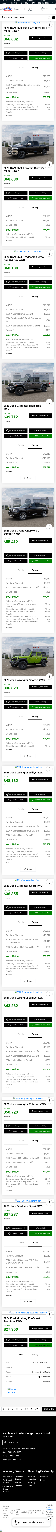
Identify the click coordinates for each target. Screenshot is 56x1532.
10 (26, 1409)
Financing (34, 1471)
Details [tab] (21, 67)
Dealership (47, 1471)
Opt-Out (43, 1512)
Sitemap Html (31, 1512)
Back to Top (48, 1409)
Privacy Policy (12, 1512)
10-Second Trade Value (42, 58)
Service (19, 1471)
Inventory (8, 1471)
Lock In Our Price (17, 58)
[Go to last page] (37, 1409)
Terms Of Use (18, 1512)
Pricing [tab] (35, 67)
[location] (52, 2)
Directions (44, 1480)
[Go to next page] (31, 1409)
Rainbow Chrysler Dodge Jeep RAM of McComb (5, 1512)
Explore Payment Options (40, 38)
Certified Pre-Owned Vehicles (7, 1489)
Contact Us (12, 1442)
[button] (49, 24)
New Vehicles (7, 1476)
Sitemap (24, 1512)
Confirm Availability (40, 53)
